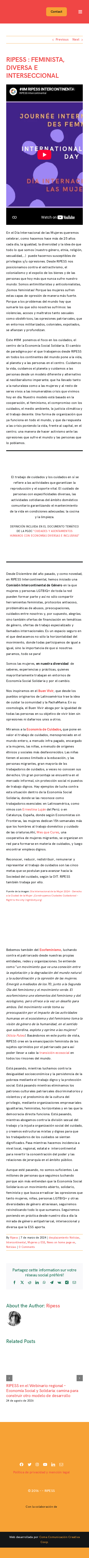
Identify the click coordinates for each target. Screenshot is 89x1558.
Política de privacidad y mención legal (41, 1472)
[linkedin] (53, 1464)
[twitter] (29, 1464)
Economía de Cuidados (43, 729)
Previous (62, 40)
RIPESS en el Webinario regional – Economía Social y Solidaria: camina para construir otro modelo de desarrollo (42, 1390)
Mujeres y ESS (36, 1242)
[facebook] (21, 1464)
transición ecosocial (55, 1053)
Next (75, 40)
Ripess (14, 1237)
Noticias (11, 1247)
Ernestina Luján (34, 810)
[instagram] (37, 1464)
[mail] (61, 1464)
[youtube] (45, 1464)
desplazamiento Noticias (64, 1237)
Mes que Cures (48, 832)
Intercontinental (16, 1242)
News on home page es (61, 1242)
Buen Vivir (46, 691)
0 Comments (27, 1247)
